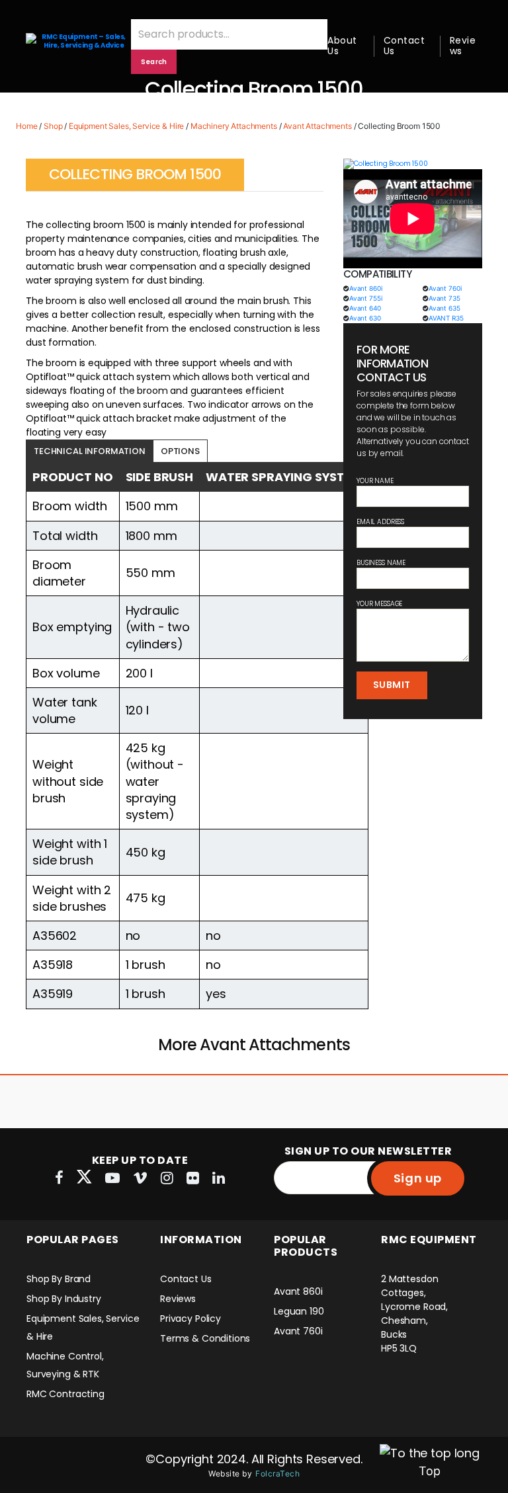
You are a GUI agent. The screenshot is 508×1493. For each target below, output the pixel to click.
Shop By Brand (58, 1278)
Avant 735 (444, 298)
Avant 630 (365, 318)
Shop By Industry (63, 1298)
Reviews (463, 45)
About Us (342, 45)
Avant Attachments (317, 126)
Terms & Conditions (205, 1338)
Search (154, 62)
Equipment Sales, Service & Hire (126, 126)
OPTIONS (180, 451)
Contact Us (404, 45)
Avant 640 (365, 308)
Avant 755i (365, 298)
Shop (53, 126)
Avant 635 (444, 308)
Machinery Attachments (233, 126)
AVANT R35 (446, 318)
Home (26, 126)
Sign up (418, 1178)
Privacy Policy (190, 1318)
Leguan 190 (299, 1311)
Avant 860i (365, 288)
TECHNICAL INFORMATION (90, 451)
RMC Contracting (65, 1393)
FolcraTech (277, 1473)
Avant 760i (445, 288)
